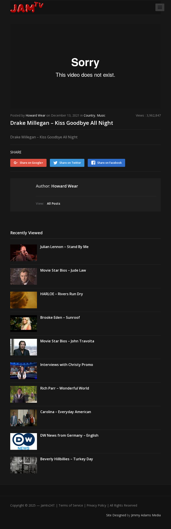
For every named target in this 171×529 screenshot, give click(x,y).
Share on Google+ (31, 163)
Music (101, 115)
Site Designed (116, 515)
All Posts (53, 203)
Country (89, 115)
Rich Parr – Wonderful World (64, 388)
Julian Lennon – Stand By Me (64, 246)
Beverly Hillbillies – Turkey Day (66, 458)
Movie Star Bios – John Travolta (67, 341)
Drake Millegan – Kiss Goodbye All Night (61, 122)
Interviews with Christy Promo (66, 364)
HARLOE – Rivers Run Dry (61, 293)
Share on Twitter (70, 163)
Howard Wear (35, 115)
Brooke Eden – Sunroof (60, 317)
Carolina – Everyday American (65, 411)
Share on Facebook (109, 163)
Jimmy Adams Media (146, 515)
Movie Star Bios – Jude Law (63, 270)
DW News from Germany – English (69, 435)
